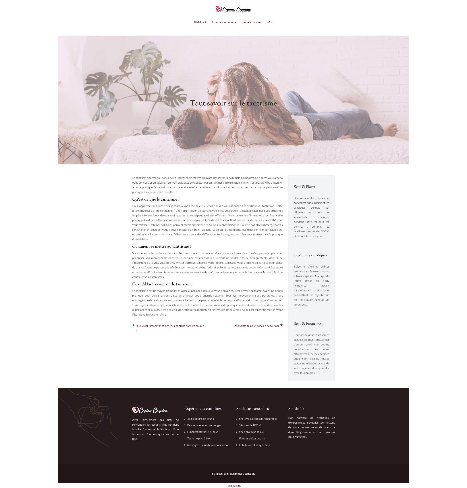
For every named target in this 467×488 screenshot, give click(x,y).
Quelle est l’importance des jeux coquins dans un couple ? (170, 328)
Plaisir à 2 (200, 22)
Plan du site (233, 485)
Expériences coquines (225, 22)
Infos (270, 22)
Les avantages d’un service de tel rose (256, 325)
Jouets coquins (252, 22)
